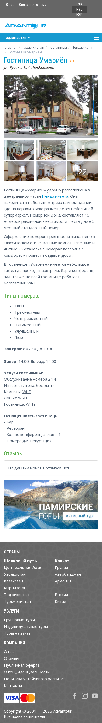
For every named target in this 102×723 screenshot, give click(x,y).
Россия (61, 594)
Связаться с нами (33, 5)
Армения (63, 581)
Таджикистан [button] (15, 37)
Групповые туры (19, 619)
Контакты (13, 685)
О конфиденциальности (27, 671)
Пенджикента (55, 196)
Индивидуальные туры (26, 626)
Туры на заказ (17, 633)
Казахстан (13, 581)
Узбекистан (15, 574)
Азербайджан (68, 574)
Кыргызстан (15, 587)
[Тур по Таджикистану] (51, 506)
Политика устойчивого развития (34, 678)
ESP (79, 15)
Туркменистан (17, 601)
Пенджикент (82, 47)
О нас (10, 5)
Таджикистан (33, 47)
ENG (79, 4)
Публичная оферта (22, 665)
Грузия (61, 567)
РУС (79, 9)
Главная (11, 47)
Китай (60, 601)
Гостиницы (58, 47)
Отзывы (11, 658)
